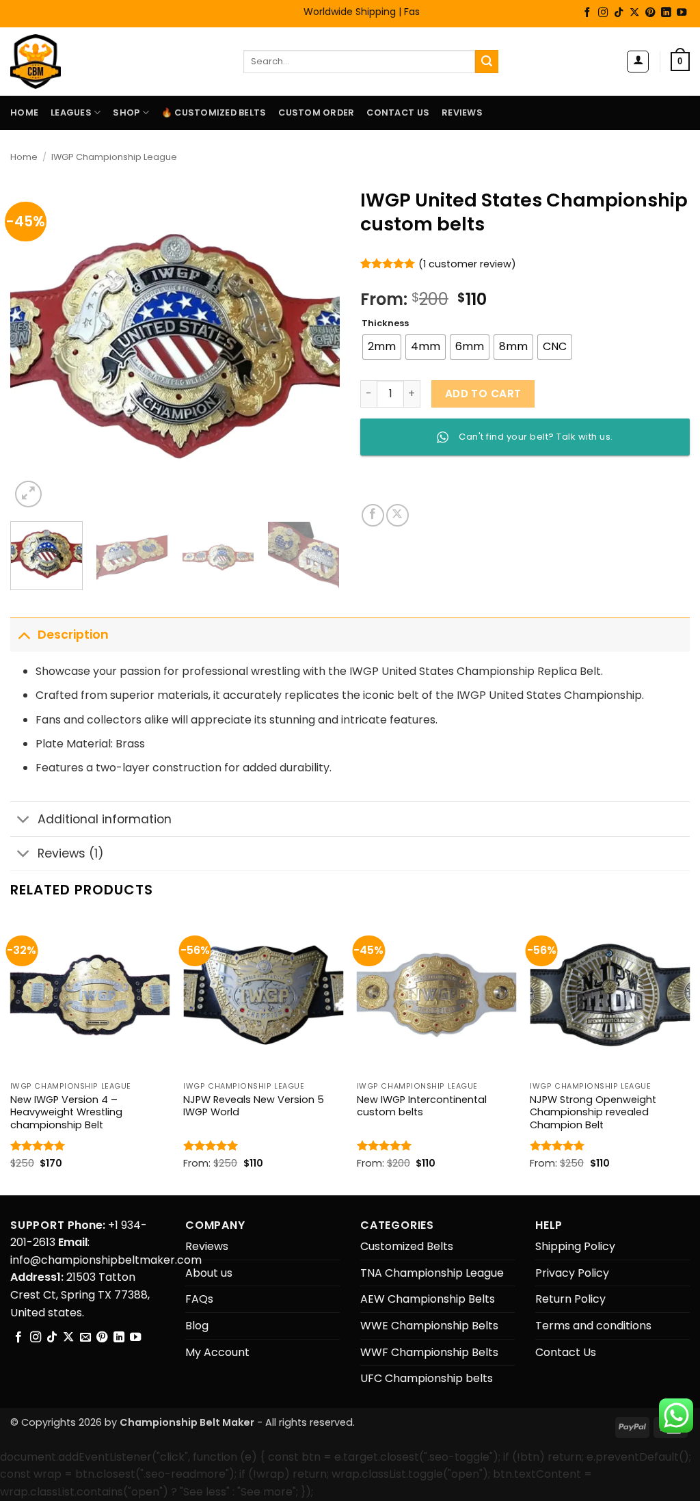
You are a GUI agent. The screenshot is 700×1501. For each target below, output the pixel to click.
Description (73, 634)
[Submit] (486, 61)
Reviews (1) (71, 853)
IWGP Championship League (114, 157)
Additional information (105, 819)
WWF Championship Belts (429, 1352)
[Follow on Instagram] (603, 13)
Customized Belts (406, 1246)
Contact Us (397, 112)
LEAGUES (71, 112)
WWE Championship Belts (429, 1325)
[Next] (316, 346)
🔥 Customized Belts (214, 112)
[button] (638, 61)
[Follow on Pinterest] (650, 13)
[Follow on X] (634, 13)
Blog (196, 1325)
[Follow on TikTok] (618, 13)
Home (24, 112)
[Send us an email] (85, 1337)
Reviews (462, 112)
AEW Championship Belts (427, 1299)
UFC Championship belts (426, 1378)
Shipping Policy (575, 1246)
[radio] (382, 347)
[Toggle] (23, 634)
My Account (217, 1352)
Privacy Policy (572, 1273)
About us (208, 1273)
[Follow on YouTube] (681, 13)
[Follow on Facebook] (587, 13)
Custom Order (316, 112)
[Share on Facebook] (373, 515)
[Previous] (34, 346)
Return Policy (570, 1299)
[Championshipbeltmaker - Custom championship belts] (53, 61)
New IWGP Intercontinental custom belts (422, 1106)
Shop (126, 112)
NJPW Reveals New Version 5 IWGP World (253, 1106)
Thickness (385, 323)
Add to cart (483, 393)
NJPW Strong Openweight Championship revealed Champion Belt (593, 1112)
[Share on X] (397, 515)
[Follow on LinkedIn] (666, 13)
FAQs (199, 1299)
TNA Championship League (432, 1273)
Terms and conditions (593, 1325)
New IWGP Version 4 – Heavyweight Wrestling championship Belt (66, 1112)
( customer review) (467, 264)
